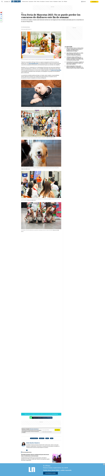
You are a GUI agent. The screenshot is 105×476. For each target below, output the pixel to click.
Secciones (6, 1)
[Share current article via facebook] (1, 14)
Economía (47, 1)
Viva (62, 1)
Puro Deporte (42, 1)
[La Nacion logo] (16, 1)
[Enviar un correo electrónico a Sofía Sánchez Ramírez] (27, 450)
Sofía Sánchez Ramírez (26, 27)
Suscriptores (31, 1)
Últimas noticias (25, 1)
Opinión (59, 1)
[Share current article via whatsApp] (1, 20)
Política (38, 1)
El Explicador (55, 1)
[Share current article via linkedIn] (1, 18)
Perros (47, 438)
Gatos (52, 438)
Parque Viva (42, 438)
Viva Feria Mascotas (34, 438)
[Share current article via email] (1, 12)
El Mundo (65, 1)
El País (35, 1)
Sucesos (51, 1)
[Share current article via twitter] (1, 16)
